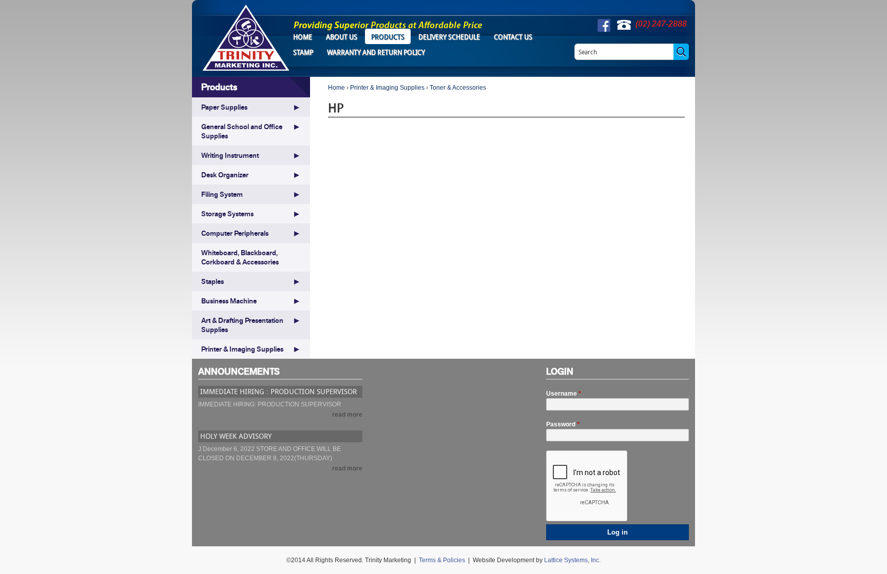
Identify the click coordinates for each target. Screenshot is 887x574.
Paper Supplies (224, 107)
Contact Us (513, 37)
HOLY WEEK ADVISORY (236, 436)
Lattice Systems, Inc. (572, 560)
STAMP (303, 52)
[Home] (246, 38)
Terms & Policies (442, 560)
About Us (341, 37)
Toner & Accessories (458, 87)
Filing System (222, 194)
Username (563, 393)
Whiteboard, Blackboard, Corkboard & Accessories (240, 257)
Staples (212, 281)
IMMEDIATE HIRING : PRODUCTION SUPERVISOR (278, 391)
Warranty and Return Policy (376, 52)
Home (302, 37)
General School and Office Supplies (241, 131)
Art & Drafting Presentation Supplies (242, 325)
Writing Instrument (230, 155)
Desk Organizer (224, 174)
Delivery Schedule (449, 37)
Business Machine (229, 300)
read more (347, 414)
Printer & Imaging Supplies (387, 87)
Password (563, 424)
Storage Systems (227, 213)
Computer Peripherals (234, 233)
